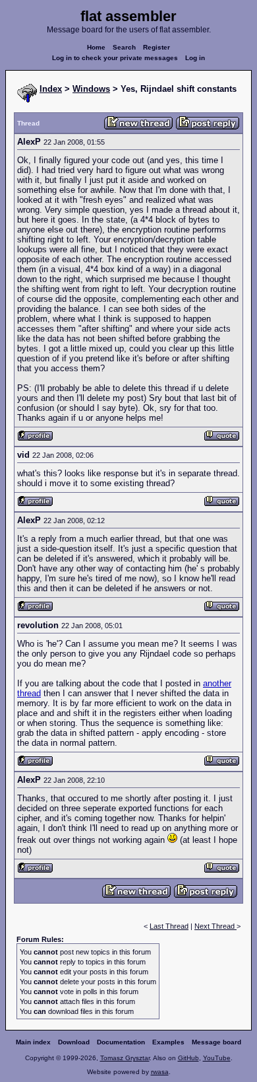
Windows (91, 89)
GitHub (188, 1058)
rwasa (160, 1071)
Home (96, 47)
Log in (195, 57)
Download (74, 1042)
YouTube (217, 1058)
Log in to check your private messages (115, 57)
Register (156, 47)
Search (124, 47)
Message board (216, 1042)
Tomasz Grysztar (125, 1058)
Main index (33, 1042)
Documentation (121, 1042)
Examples (168, 1042)
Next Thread (215, 926)
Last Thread (169, 926)
